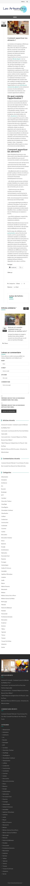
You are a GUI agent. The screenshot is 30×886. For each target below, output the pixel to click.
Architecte (4, 483)
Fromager (3, 562)
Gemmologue (4, 565)
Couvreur (3, 528)
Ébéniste (3, 543)
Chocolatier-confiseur (7, 510)
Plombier (3, 610)
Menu (23, 1)
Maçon (3, 583)
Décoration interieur (6, 537)
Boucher (3, 489)
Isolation (3, 577)
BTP (2, 495)
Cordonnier (4, 525)
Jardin (2, 580)
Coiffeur (3, 516)
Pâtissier (3, 604)
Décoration (4, 534)
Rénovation (4, 620)
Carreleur (3, 498)
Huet (17, 287)
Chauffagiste (4, 507)
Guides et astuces (6, 568)
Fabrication (4, 553)
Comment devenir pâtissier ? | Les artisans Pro (13, 463)
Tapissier (3, 632)
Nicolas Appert (17, 59)
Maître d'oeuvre (5, 586)
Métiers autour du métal (7, 598)
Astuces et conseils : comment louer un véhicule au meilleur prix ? (17, 329)
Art (2, 486)
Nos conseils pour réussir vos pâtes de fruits (13, 466)
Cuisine (3, 531)
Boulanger (4, 492)
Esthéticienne (5, 550)
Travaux (3, 638)
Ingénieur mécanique (6, 574)
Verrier (3, 647)
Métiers (3, 592)
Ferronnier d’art (5, 556)
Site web (4, 375)
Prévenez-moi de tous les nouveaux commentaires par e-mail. (13, 399)
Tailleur (3, 629)
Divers (18, 283)
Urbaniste (3, 644)
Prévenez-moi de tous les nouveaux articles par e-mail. (13, 406)
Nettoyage (4, 601)
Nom (3, 360)
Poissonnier (4, 613)
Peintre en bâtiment (6, 607)
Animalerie (4, 480)
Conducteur (4, 519)
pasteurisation (11, 233)
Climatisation (4, 513)
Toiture (3, 635)
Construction (4, 522)
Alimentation (4, 477)
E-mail (3, 367)
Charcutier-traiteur (6, 501)
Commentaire (5, 382)
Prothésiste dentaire (6, 617)
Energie (3, 547)
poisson (14, 116)
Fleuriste (3, 559)
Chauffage (4, 504)
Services (3, 626)
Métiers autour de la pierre (8, 595)
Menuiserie (4, 589)
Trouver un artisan (6, 641)
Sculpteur (3, 623)
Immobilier (4, 571)
